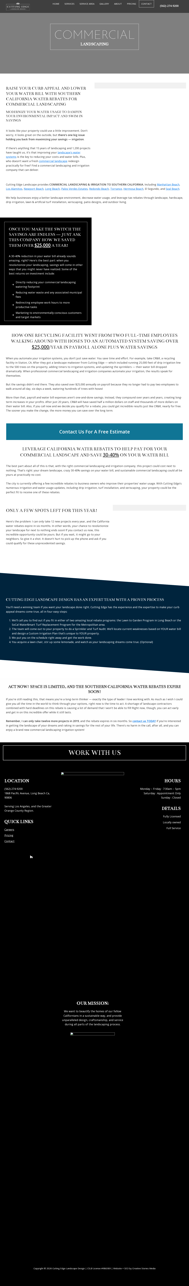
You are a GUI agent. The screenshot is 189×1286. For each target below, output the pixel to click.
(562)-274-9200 (169, 6)
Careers (9, 829)
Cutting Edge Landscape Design (68, 1268)
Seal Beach (172, 189)
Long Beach (52, 189)
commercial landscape (53, 161)
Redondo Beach (99, 189)
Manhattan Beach (168, 184)
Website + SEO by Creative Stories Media (134, 1268)
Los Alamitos (14, 189)
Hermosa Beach (133, 189)
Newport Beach (34, 189)
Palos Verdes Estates (74, 189)
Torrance (116, 189)
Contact (9, 841)
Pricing (8, 835)
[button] (94, 431)
